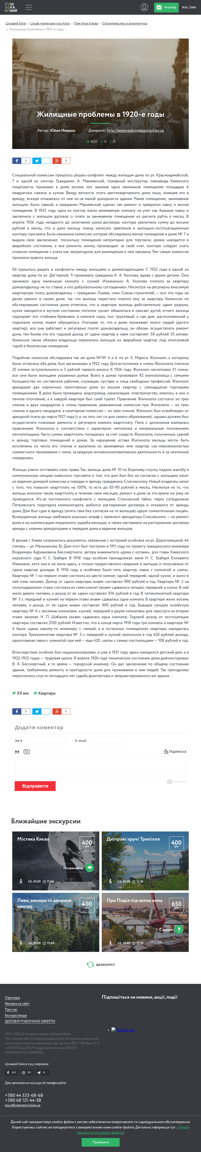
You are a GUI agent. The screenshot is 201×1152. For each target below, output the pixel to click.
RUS (185, 7)
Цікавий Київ (16, 23)
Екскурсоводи (16, 1015)
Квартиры (47, 694)
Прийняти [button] (101, 1142)
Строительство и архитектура (124, 23)
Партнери (12, 998)
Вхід (144, 7)
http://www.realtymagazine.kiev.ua (135, 131)
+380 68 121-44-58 (23, 1100)
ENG (193, 7)
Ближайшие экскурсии (46, 821)
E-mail (80, 740)
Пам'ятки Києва (86, 23)
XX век (23, 694)
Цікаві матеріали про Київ (50, 23)
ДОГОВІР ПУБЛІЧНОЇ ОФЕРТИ (30, 1021)
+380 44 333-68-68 (24, 1095)
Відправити (35, 786)
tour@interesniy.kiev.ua (22, 1105)
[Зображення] (26, 751)
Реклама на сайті (17, 1003)
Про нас (11, 1009)
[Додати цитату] (18, 751)
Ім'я (18, 740)
